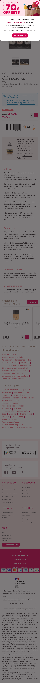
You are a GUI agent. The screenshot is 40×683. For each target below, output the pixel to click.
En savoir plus (20, 35)
